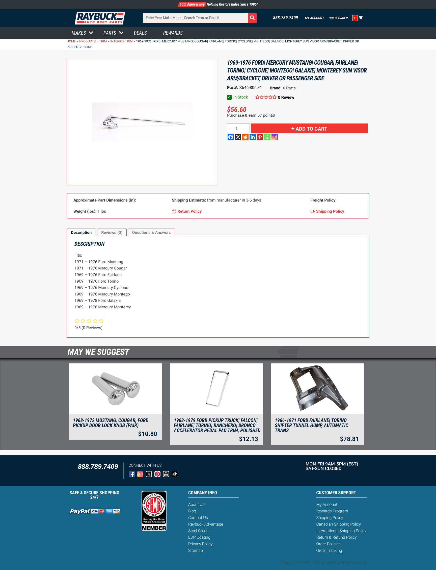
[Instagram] (274, 137)
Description (81, 232)
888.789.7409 (285, 18)
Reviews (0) (111, 232)
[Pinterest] (260, 137)
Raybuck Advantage (205, 524)
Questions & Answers (151, 232)
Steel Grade (198, 530)
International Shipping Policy (341, 530)
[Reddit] (245, 137)
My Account (314, 18)
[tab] (81, 233)
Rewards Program (332, 511)
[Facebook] (231, 137)
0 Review (286, 97)
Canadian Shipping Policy (338, 524)
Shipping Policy (329, 517)
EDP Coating (199, 537)
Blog (192, 511)
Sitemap (195, 550)
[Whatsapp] (267, 137)
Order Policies (328, 543)
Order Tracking (329, 550)
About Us (196, 504)
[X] (238, 137)
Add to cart (312, 129)
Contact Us (198, 517)
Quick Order (338, 18)
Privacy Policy (200, 543)
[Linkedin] (253, 137)
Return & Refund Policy (336, 537)
